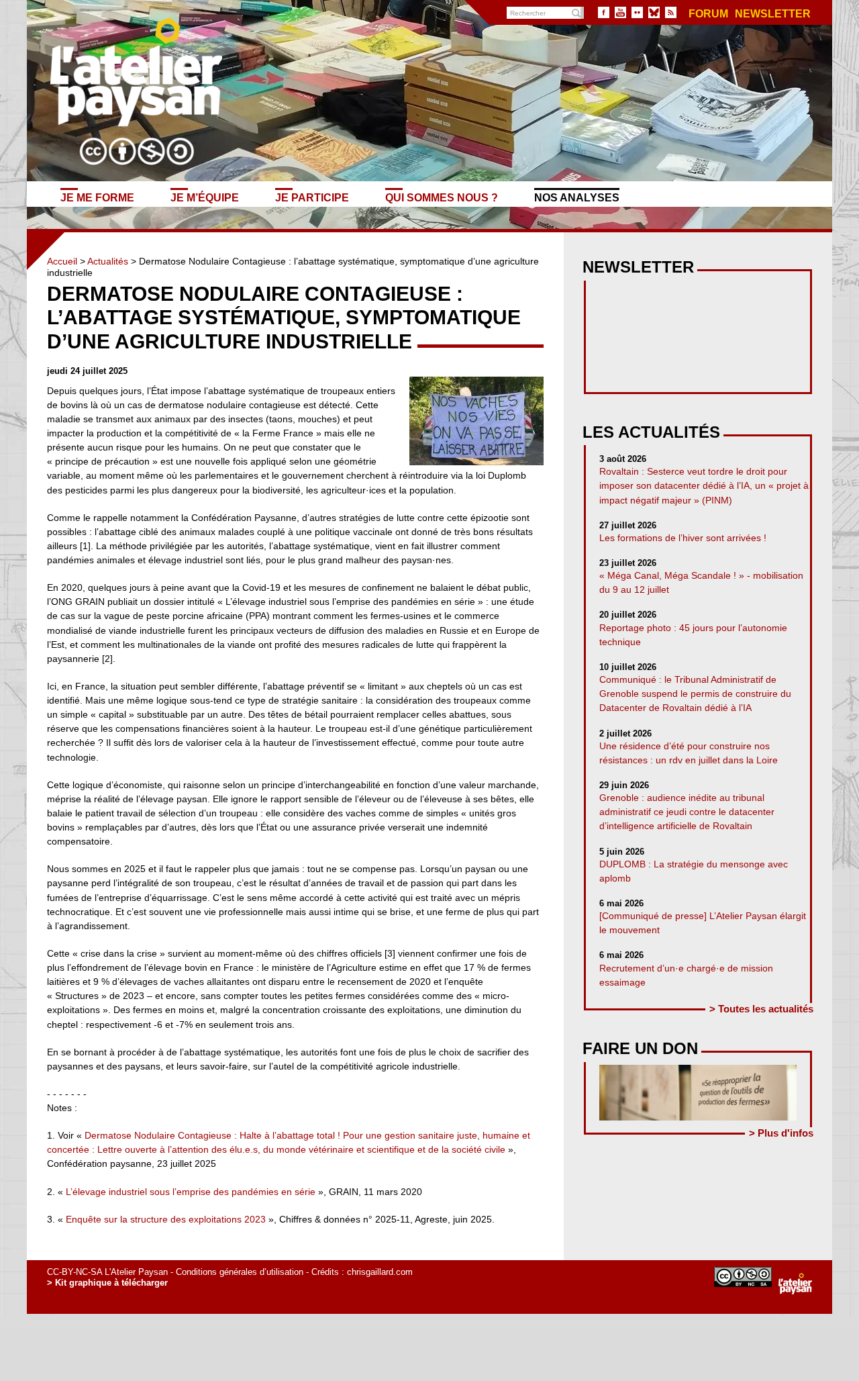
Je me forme (97, 197)
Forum (708, 14)
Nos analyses (576, 197)
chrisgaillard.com (380, 1272)
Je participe (312, 197)
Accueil (62, 261)
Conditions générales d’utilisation (239, 1272)
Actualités (107, 261)
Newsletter (773, 14)
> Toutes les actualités (761, 1008)
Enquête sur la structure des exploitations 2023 (166, 1219)
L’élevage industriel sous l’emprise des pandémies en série (190, 1191)
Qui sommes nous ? (441, 197)
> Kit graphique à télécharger (107, 1283)
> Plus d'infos (781, 1133)
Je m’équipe (204, 197)
